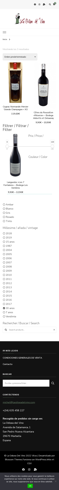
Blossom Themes (13, 459)
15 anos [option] (10, 241)
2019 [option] (9, 237)
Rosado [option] (10, 217)
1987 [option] (9, 246)
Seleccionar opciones (16, 82)
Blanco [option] (9, 208)
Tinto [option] (9, 221)
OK (30, 486)
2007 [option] (9, 262)
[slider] (7, 146)
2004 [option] (9, 250)
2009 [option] (9, 270)
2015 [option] (9, 295)
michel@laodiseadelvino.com (19, 402)
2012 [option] (9, 283)
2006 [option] (9, 258)
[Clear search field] (54, 330)
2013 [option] (9, 287)
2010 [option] (9, 275)
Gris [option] (8, 212)
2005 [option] (9, 254)
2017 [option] (9, 304)
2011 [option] (9, 279)
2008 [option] (9, 266)
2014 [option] (9, 291)
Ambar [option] (9, 204)
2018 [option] (9, 233)
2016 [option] (9, 300)
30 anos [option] (10, 308)
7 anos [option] (9, 312)
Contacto (7, 364)
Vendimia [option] (11, 316)
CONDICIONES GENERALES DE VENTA (22, 357)
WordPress (40, 459)
